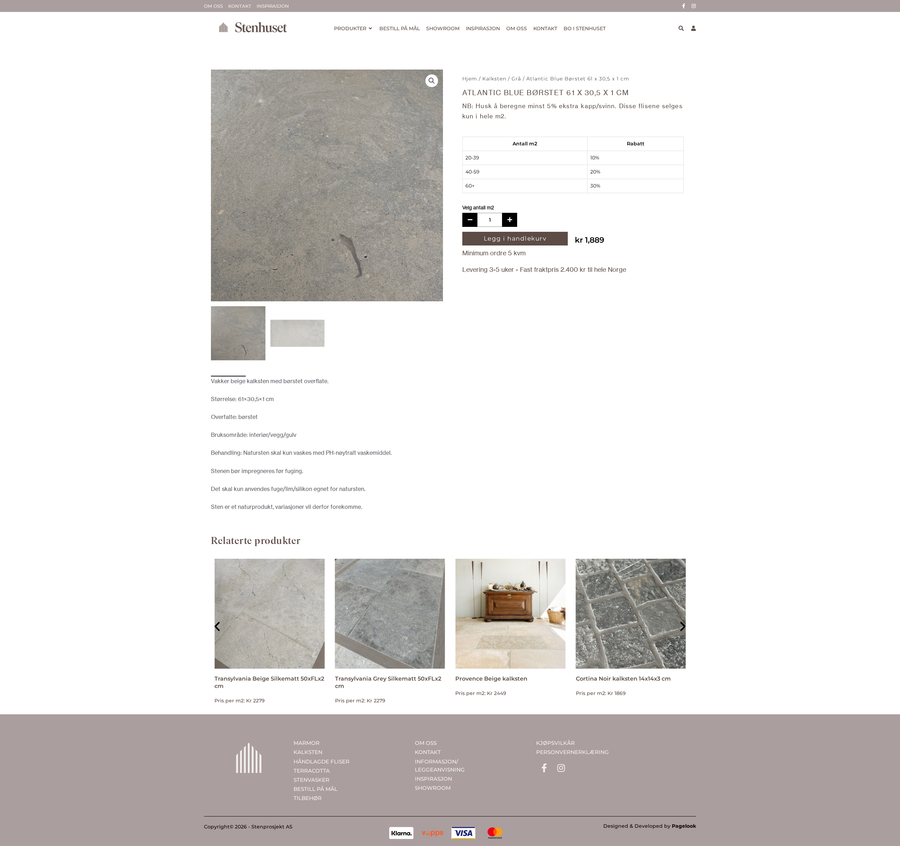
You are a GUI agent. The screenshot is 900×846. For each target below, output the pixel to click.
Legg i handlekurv (515, 238)
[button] (431, 80)
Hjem (469, 79)
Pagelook (684, 826)
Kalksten (494, 79)
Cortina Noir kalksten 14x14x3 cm (623, 678)
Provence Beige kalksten (491, 678)
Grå (516, 79)
